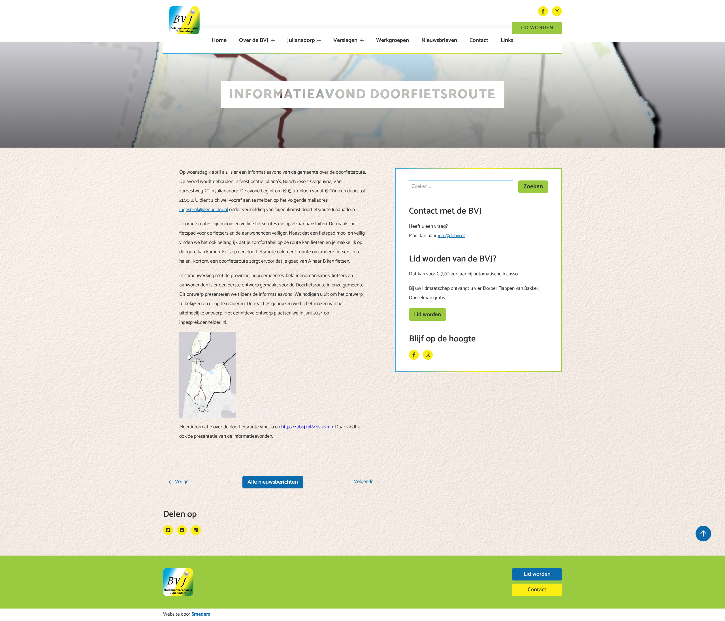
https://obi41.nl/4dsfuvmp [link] (307, 427)
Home (219, 40)
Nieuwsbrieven (439, 40)
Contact (479, 40)
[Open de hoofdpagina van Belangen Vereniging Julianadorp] (184, 20)
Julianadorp (301, 40)
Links (507, 40)
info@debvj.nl (451, 236)
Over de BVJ (253, 40)
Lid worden (537, 28)
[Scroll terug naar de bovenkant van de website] (703, 533)
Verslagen (345, 40)
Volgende (364, 482)
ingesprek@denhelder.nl (203, 210)
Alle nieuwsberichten (273, 482)
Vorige (182, 482)
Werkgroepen (392, 40)
